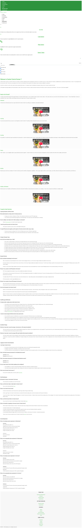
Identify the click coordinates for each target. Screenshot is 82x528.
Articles (3, 5)
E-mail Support (41, 36)
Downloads (4, 2)
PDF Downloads (41, 512)
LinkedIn (41, 522)
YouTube (41, 525)
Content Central (41, 497)
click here (20, 372)
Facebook (41, 519)
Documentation (4, 4)
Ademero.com (4, 22)
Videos (3, 1)
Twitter (41, 521)
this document (8, 222)
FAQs (3, 7)
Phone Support (41, 44)
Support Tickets (41, 52)
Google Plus (41, 524)
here (14, 386)
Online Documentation (41, 513)
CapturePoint (41, 498)
